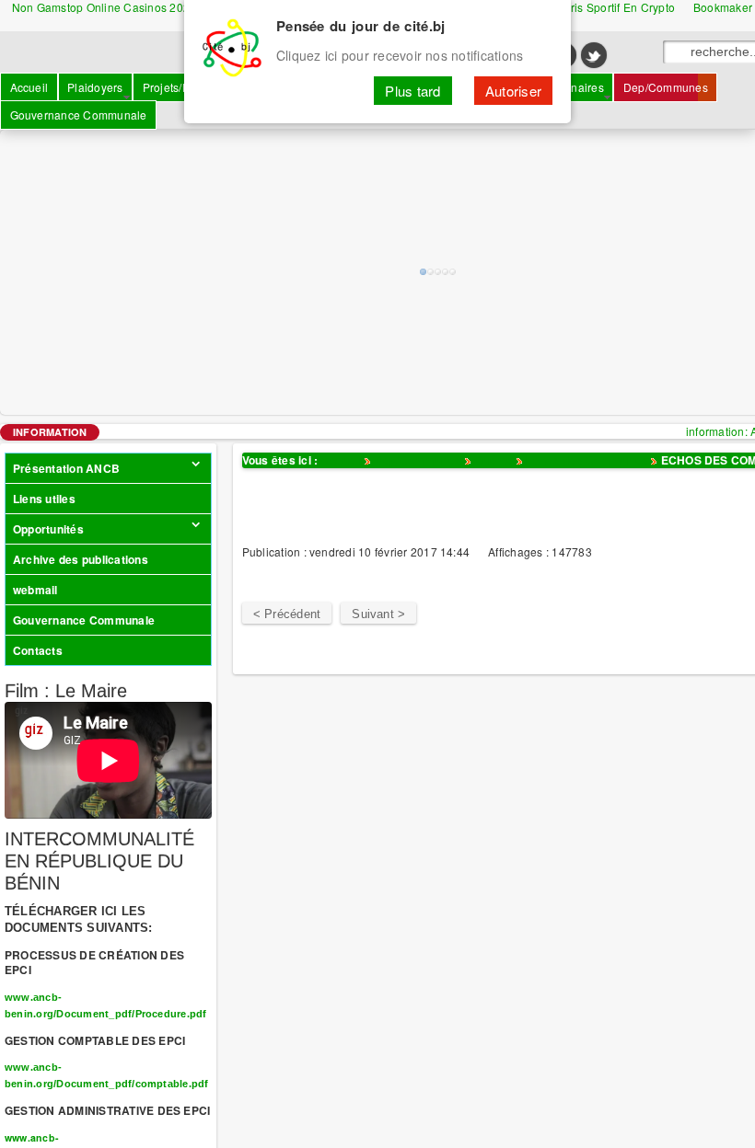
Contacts (38, 650)
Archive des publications (80, 559)
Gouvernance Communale (84, 620)
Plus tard (412, 90)
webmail (35, 589)
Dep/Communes (418, 460)
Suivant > (378, 614)
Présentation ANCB (66, 468)
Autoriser (513, 90)
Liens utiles (44, 498)
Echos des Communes (587, 460)
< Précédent (287, 614)
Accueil (341, 460)
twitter (594, 55)
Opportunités (48, 529)
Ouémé (493, 460)
